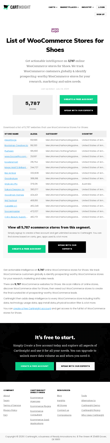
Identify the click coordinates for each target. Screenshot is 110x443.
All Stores (62, 405)
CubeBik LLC (11, 205)
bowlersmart (11, 161)
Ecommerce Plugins (40, 406)
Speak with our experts (78, 111)
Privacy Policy (10, 410)
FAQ (5, 415)
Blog (59, 395)
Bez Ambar (10, 172)
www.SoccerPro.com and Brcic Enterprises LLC (29, 156)
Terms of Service (12, 405)
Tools (84, 395)
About (6, 395)
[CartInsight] (17, 7)
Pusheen (9, 150)
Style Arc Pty (11, 183)
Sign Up (101, 14)
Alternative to (88, 400)
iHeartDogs (10, 139)
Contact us (63, 410)
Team (6, 400)
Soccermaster (12, 211)
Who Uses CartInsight (92, 415)
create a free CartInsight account (32, 308)
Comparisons (64, 415)
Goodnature (11, 178)
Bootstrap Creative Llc (16, 145)
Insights (61, 400)
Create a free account (78, 99)
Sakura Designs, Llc (14, 189)
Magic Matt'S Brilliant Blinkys (19, 167)
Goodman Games (14, 194)
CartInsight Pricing (90, 410)
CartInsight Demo (90, 405)
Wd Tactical (11, 200)
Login (101, 7)
